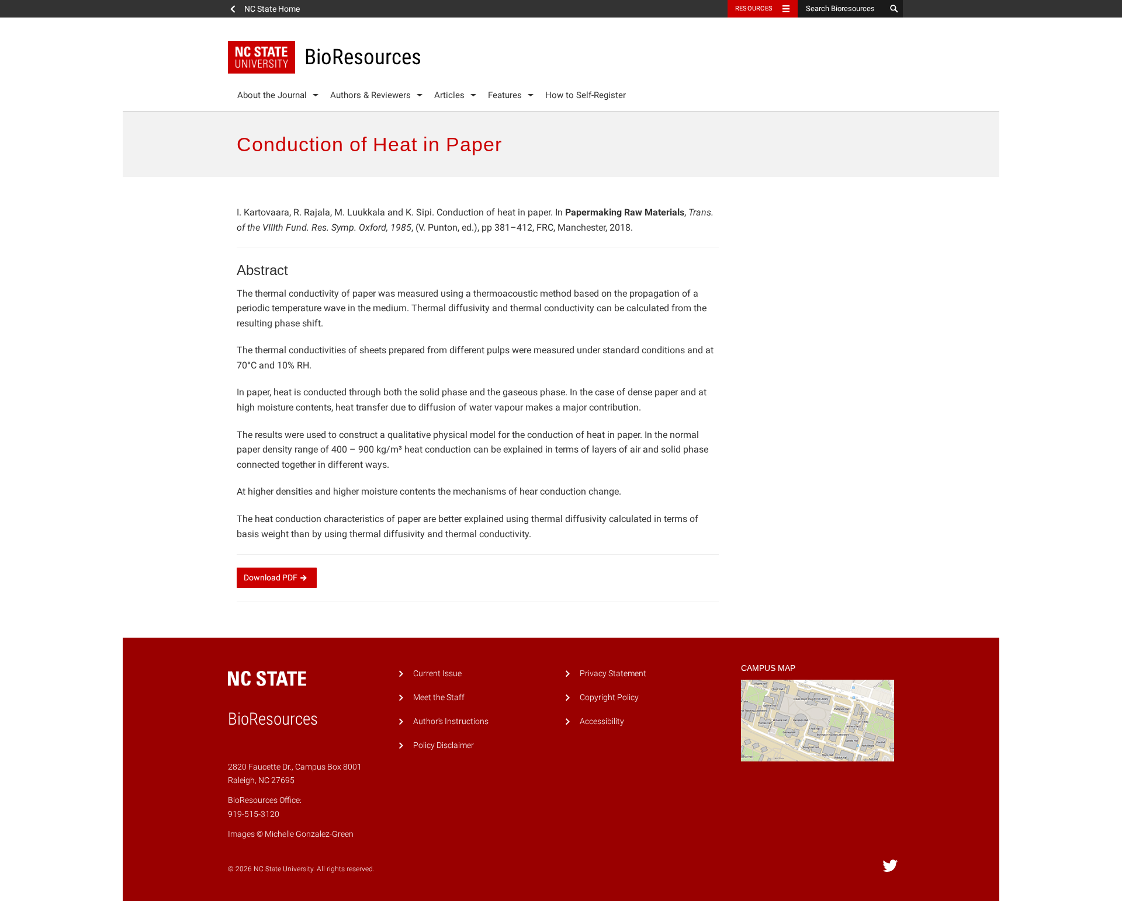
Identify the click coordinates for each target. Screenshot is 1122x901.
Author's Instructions (451, 721)
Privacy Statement (613, 674)
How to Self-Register (585, 95)
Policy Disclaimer (443, 745)
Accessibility (602, 721)
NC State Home (272, 8)
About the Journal (272, 95)
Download (270, 577)
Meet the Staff (439, 697)
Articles (449, 95)
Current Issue (437, 674)
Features (505, 95)
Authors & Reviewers (370, 95)
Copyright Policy (609, 697)
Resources (754, 8)
